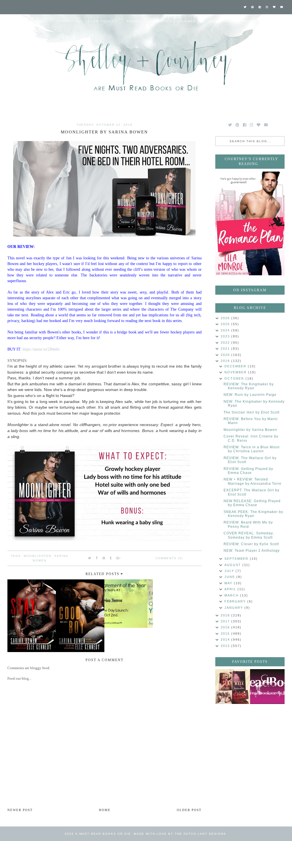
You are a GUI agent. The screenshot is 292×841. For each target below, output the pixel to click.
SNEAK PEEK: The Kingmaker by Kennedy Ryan (253, 514)
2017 (226, 621)
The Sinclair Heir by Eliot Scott (251, 412)
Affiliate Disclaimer (175, 21)
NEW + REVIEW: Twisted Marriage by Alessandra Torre (252, 481)
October (235, 378)
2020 (226, 355)
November (236, 372)
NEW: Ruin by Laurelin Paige (250, 395)
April (231, 589)
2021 (226, 348)
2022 (226, 342)
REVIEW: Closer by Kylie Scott (251, 544)
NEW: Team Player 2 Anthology (252, 551)
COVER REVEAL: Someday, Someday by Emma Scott (249, 535)
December (236, 366)
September (237, 558)
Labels (12, 35)
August (233, 565)
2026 (226, 318)
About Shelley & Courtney (235, 21)
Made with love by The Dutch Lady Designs (180, 833)
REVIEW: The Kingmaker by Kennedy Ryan (249, 386)
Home (11, 21)
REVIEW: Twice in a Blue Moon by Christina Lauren (252, 449)
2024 (226, 330)
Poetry (134, 21)
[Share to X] (90, 558)
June (230, 577)
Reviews (37, 21)
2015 (226, 633)
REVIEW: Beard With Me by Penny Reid (248, 524)
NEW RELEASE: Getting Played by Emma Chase (252, 503)
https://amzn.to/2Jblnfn (41, 349)
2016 (226, 627)
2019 (226, 361)
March (232, 595)
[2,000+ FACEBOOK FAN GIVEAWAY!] (267, 686)
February (235, 601)
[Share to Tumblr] (111, 558)
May (229, 583)
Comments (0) (169, 558)
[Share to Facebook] (97, 558)
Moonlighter (37, 555)
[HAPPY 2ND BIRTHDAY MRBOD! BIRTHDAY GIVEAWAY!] (232, 686)
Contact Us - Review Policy (86, 21)
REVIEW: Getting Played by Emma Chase (248, 471)
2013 (226, 645)
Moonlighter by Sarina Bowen (250, 430)
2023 (226, 336)
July (230, 571)
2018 (226, 615)
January (234, 607)
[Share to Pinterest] (104, 558)
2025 (226, 324)
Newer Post (20, 810)
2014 (226, 639)
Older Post (189, 810)
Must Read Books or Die (105, 833)
